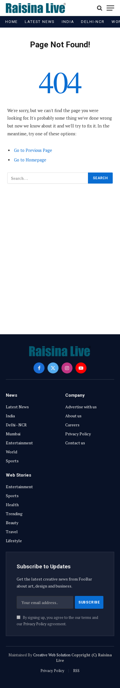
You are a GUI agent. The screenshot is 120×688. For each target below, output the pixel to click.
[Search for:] (48, 178)
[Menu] (110, 8)
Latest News (40, 21)
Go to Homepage (30, 160)
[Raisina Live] (36, 8)
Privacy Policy (34, 623)
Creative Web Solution (51, 655)
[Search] (99, 8)
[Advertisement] (60, 255)
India (68, 21)
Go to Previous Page (33, 150)
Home (11, 21)
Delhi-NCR (92, 21)
